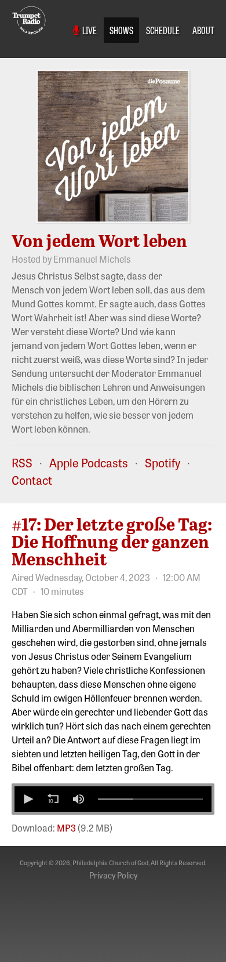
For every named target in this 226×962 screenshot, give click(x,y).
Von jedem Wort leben (99, 240)
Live (88, 29)
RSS (22, 462)
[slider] (150, 799)
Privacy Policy (113, 875)
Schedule (163, 29)
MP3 (66, 827)
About (203, 29)
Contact (32, 479)
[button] (27, 799)
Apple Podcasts (88, 462)
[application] (113, 799)
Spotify (162, 462)
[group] (78, 799)
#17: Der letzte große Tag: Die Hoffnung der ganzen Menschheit (112, 541)
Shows (121, 29)
